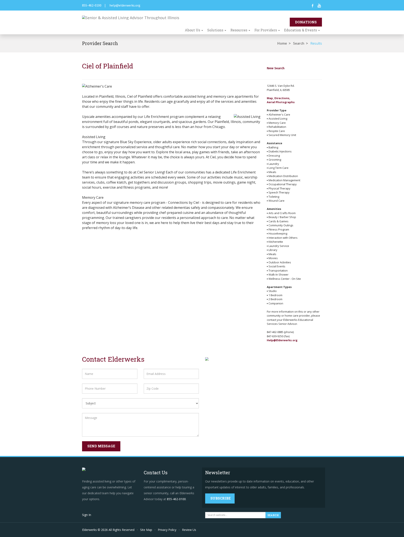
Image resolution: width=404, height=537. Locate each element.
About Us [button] (193, 30)
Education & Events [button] (301, 30)
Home (282, 43)
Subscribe (220, 498)
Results (316, 43)
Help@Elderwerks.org (282, 340)
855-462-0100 (91, 5)
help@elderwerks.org (124, 5)
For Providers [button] (266, 30)
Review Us (189, 530)
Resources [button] (239, 30)
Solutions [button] (215, 30)
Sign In (86, 515)
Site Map (146, 530)
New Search (275, 68)
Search (298, 43)
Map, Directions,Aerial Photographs (281, 100)
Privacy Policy (167, 530)
